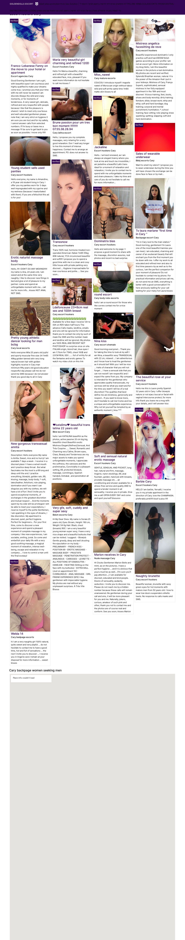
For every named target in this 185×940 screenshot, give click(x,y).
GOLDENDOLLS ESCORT (21, 4)
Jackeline (100, 147)
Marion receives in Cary (110, 554)
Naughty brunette (148, 576)
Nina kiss (100, 341)
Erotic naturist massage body (27, 259)
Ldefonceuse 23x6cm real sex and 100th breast (70, 309)
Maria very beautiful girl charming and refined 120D (71, 61)
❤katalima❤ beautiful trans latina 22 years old (71, 426)
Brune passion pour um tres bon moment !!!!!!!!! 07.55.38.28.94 (71, 126)
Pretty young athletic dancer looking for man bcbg (26, 341)
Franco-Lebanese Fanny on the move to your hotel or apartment (29, 69)
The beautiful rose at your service (153, 378)
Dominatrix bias (104, 241)
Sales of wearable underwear (148, 155)
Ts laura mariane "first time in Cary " (154, 232)
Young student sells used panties (28, 169)
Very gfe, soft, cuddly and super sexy (70, 509)
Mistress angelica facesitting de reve (148, 45)
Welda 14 (17, 633)
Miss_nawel (102, 74)
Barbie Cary (144, 481)
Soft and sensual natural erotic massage (110, 458)
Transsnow (60, 242)
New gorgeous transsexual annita (29, 445)
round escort (103, 294)
